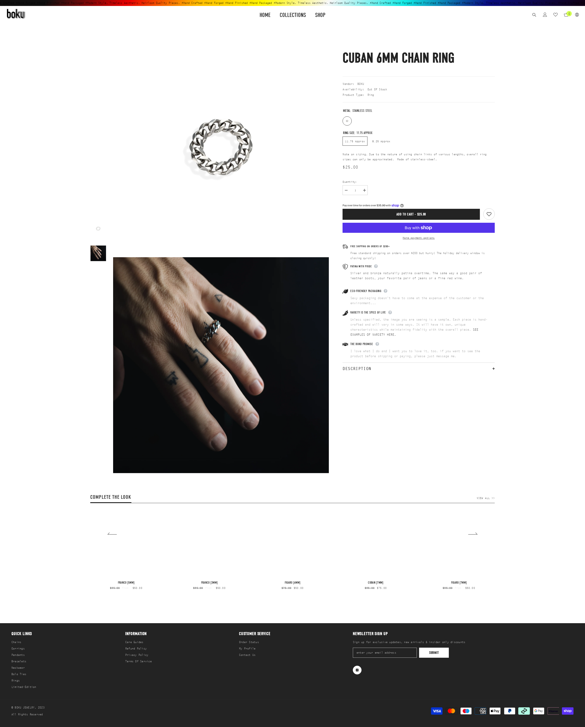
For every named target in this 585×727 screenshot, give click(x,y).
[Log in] (545, 15)
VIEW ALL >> (486, 498)
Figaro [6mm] (292, 582)
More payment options (419, 237)
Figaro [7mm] (459, 582)
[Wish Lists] (555, 15)
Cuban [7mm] (375, 582)
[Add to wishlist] (489, 214)
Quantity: (350, 181)
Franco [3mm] (209, 582)
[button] (112, 533)
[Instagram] (357, 670)
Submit (434, 653)
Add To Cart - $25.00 (411, 214)
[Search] (534, 14)
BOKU (360, 84)
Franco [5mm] (126, 582)
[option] (98, 228)
